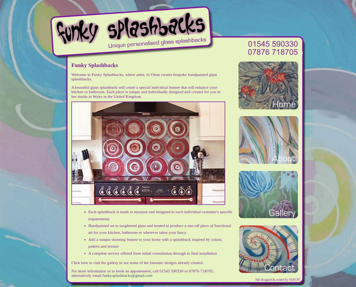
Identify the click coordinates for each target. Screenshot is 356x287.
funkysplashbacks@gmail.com (127, 275)
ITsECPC (295, 280)
